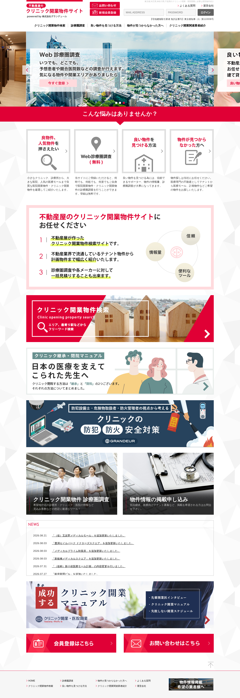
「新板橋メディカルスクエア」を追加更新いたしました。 (86, 558)
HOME (31, 680)
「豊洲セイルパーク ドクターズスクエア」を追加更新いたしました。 (93, 543)
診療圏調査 (78, 25)
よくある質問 (187, 5)
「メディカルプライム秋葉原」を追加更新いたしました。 (86, 550)
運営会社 (208, 5)
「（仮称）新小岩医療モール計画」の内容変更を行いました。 (88, 566)
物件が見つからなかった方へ (145, 25)
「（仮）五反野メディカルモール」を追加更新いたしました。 (88, 535)
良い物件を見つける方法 (106, 25)
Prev (27, 71)
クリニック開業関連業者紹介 (187, 25)
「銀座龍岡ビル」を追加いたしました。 (75, 573)
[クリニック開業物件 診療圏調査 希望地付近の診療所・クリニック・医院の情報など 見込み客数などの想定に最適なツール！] (71, 454)
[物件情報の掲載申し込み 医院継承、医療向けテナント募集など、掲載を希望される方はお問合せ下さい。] (168, 454)
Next (212, 71)
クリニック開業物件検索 (49, 25)
